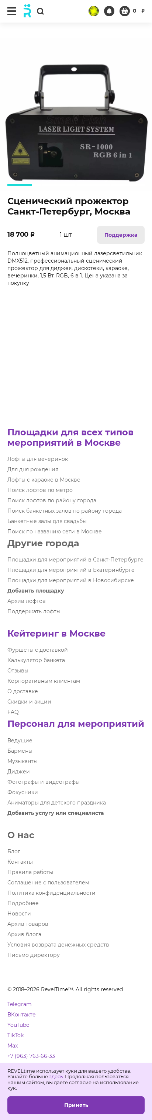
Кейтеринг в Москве (56, 633)
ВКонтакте (21, 1014)
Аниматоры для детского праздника (56, 802)
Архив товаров (27, 924)
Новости (19, 913)
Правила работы (30, 872)
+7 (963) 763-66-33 (31, 1056)
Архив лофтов (26, 601)
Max (12, 1045)
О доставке (22, 691)
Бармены (19, 751)
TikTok (15, 1035)
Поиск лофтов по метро (40, 490)
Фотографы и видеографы (43, 782)
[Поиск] (40, 10)
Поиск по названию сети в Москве (54, 531)
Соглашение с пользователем (48, 882)
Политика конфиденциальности (51, 893)
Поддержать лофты (34, 611)
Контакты (20, 861)
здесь (56, 1076)
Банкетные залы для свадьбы (47, 521)
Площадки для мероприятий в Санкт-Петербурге (75, 559)
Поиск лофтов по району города (51, 500)
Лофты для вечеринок (37, 459)
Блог (13, 851)
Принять (76, 1105)
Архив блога (24, 934)
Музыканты (22, 761)
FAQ (13, 712)
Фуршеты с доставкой (37, 650)
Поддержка (120, 235)
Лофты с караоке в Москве (43, 479)
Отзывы (17, 670)
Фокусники (22, 792)
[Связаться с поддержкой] (109, 11)
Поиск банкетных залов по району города (64, 510)
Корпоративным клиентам (43, 681)
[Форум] (94, 11)
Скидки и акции (29, 701)
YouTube (18, 1025)
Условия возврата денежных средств (58, 944)
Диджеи (18, 771)
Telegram (19, 1004)
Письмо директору (33, 955)
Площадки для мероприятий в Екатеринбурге (71, 570)
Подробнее (23, 903)
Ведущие (19, 740)
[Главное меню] (11, 11)
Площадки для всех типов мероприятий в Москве (70, 437)
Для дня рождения (32, 469)
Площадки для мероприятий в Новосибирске (70, 580)
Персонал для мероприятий (75, 723)
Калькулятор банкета (36, 660)
